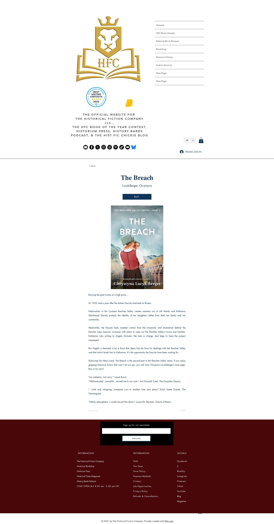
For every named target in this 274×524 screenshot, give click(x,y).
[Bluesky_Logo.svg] (133, 147)
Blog (179, 496)
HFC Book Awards (165, 33)
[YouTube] (127, 147)
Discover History (164, 57)
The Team (138, 466)
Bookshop (161, 49)
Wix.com (169, 521)
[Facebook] (91, 147)
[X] (97, 147)
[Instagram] (103, 147)
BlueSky (181, 471)
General (160, 25)
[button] (201, 140)
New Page (161, 73)
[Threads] (109, 147)
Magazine (181, 501)
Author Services (164, 65)
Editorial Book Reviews (167, 41)
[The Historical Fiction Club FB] (85, 147)
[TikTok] (121, 147)
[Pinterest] (115, 147)
